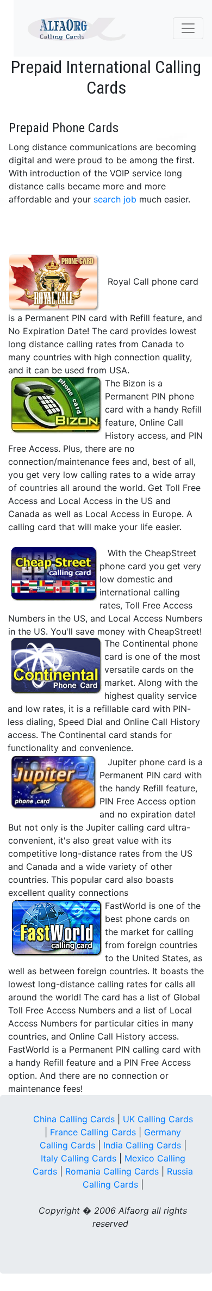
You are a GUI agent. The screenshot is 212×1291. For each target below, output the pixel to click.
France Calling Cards (93, 1132)
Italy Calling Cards (78, 1158)
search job (114, 199)
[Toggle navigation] (188, 28)
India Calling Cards (142, 1145)
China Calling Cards (74, 1119)
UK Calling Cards (158, 1119)
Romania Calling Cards (112, 1171)
